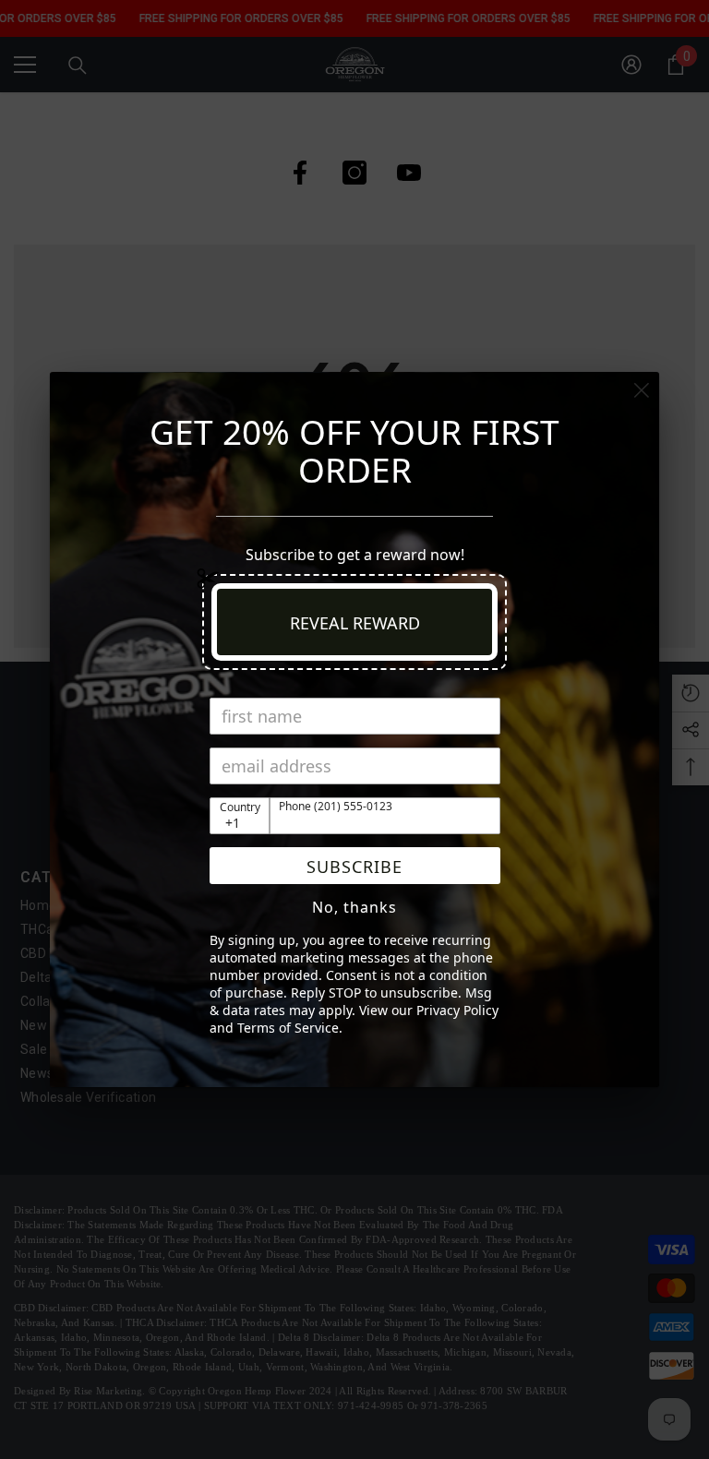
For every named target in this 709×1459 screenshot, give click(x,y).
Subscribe (354, 866)
